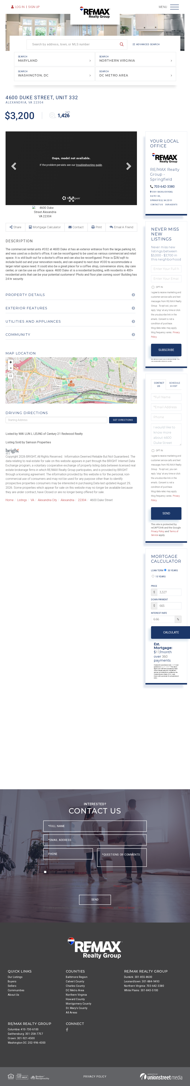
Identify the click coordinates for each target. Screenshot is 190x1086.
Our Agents (171, 205)
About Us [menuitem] (13, 994)
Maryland (27, 60)
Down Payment (159, 599)
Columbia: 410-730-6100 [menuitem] (23, 1029)
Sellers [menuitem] (12, 985)
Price (154, 586)
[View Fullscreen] (10, 376)
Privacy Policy (157, 531)
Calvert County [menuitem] (75, 981)
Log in (20, 7)
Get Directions (123, 420)
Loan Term (157, 570)
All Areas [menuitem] (71, 1012)
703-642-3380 (164, 186)
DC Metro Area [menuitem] (75, 990)
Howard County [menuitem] (75, 999)
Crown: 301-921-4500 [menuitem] (21, 1038)
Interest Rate (159, 613)
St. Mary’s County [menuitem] (76, 1008)
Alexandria (67, 500)
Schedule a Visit (174, 384)
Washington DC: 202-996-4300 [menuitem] (27, 1042)
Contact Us (156, 205)
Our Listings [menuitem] (15, 976)
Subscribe (166, 350)
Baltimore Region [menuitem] (76, 976)
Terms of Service (126, 907)
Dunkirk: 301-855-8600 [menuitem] (138, 976)
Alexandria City (47, 500)
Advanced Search (148, 44)
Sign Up (34, 7)
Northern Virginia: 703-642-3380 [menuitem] (144, 985)
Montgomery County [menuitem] (78, 1003)
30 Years (172, 570)
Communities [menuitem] (16, 990)
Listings (22, 500)
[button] (122, 44)
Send (166, 513)
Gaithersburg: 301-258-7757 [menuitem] (25, 1033)
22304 (82, 500)
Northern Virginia (117, 60)
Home (10, 500)
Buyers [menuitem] (12, 981)
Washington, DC (33, 75)
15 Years (160, 576)
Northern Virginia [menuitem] (76, 994)
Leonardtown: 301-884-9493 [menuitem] (142, 981)
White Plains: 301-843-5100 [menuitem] (141, 990)
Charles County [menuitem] (75, 985)
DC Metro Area (113, 75)
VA (32, 500)
